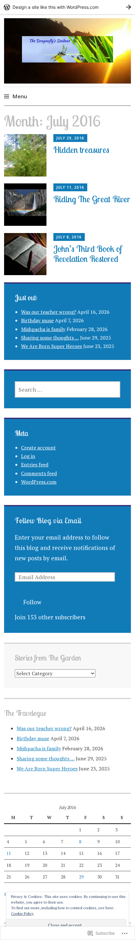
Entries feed (34, 464)
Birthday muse (37, 320)
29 (81, 877)
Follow (32, 602)
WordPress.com (39, 481)
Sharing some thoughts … (50, 337)
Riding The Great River (91, 199)
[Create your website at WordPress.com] (67, 7)
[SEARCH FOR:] (68, 389)
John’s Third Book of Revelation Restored (87, 253)
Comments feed (39, 473)
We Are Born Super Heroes (51, 346)
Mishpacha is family (43, 329)
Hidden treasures (81, 149)
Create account (38, 447)
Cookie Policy (22, 913)
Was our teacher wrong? (48, 311)
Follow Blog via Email (48, 520)
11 (9, 853)
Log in (28, 456)
